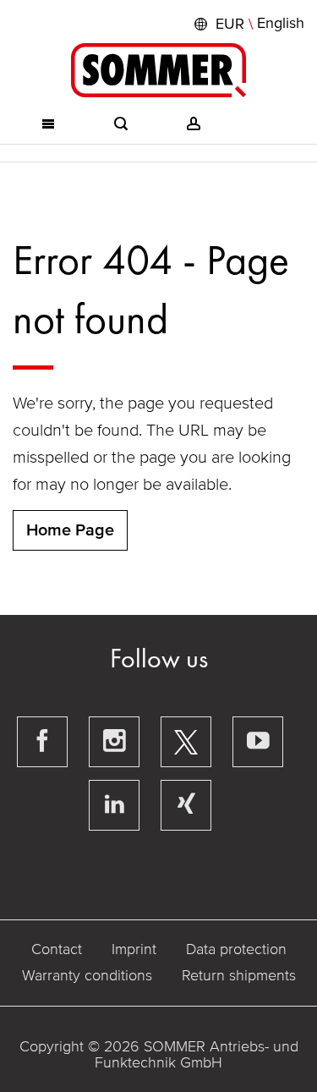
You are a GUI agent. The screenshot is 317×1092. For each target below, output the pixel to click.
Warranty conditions (87, 975)
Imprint (134, 949)
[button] (247, 23)
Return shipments (239, 975)
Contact (56, 949)
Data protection (236, 949)
